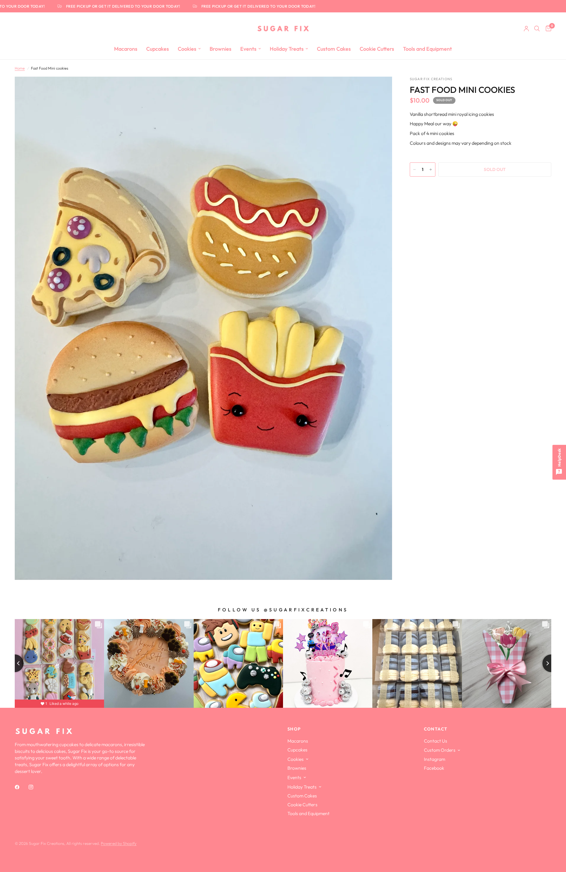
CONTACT (435, 729)
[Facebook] (21, 787)
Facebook (434, 768)
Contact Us (435, 741)
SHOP (294, 729)
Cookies (187, 48)
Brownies (220, 48)
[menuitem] (126, 49)
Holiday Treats (287, 48)
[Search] (537, 28)
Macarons (125, 48)
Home (20, 68)
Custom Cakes (334, 48)
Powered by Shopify (118, 843)
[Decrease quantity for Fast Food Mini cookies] (414, 169)
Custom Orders (439, 750)
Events (248, 48)
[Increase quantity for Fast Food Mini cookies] (430, 169)
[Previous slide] (15, 663)
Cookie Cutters (377, 48)
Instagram (434, 759)
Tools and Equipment (427, 48)
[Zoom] (379, 89)
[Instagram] (35, 787)
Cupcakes (157, 48)
